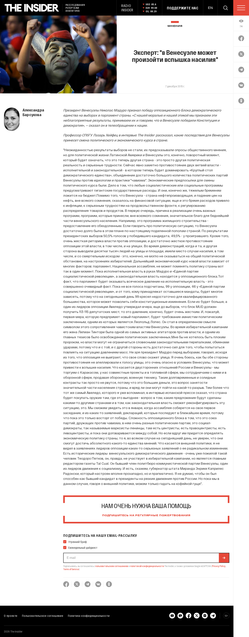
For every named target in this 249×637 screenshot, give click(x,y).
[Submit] (224, 558)
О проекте (10, 615)
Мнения (174, 26)
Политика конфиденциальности (89, 615)
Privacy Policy (218, 566)
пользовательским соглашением (111, 566)
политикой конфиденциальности (147, 566)
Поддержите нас (182, 8)
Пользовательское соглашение (42, 615)
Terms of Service (71, 569)
